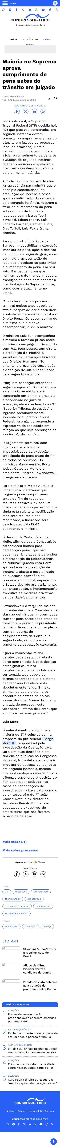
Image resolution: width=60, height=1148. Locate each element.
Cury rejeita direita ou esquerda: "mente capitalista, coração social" (32, 1081)
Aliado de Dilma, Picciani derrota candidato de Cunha (37, 969)
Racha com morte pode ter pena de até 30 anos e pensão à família (33, 1035)
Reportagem (11, 926)
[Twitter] (23, 9)
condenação (34, 899)
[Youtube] (43, 9)
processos (21, 892)
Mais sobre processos (20, 850)
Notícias (13, 39)
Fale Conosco (47, 1111)
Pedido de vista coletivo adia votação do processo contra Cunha (40, 985)
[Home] (30, 18)
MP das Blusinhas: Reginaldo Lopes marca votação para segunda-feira (32, 1050)
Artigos (33, 1111)
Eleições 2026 (30, 39)
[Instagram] (36, 9)
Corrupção (30, 926)
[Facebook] (16, 9)
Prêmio (47, 39)
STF (6, 892)
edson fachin (43, 906)
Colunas (22, 1111)
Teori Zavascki (13, 899)
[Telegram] (10, 9)
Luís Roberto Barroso (17, 906)
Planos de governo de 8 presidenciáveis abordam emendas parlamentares (32, 1018)
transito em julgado (16, 913)
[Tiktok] (50, 9)
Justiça (47, 926)
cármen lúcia (41, 892)
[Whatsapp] (3, 9)
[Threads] (57, 9)
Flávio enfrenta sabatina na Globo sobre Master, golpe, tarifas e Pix (32, 1065)
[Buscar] (55, 3)
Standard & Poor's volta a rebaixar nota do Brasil (39, 952)
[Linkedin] (30, 9)
